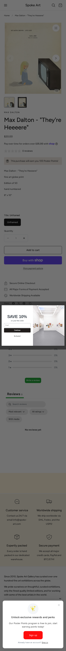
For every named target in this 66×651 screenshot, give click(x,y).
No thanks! (17, 336)
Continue (17, 330)
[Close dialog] (62, 307)
